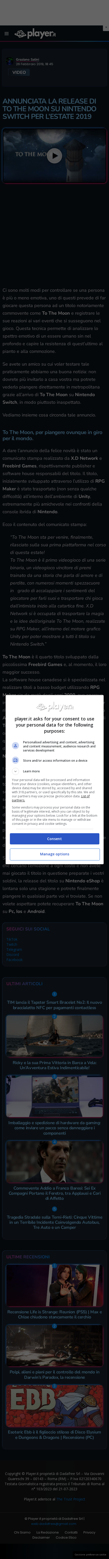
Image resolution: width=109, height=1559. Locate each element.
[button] (54, 771)
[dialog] (55, 779)
